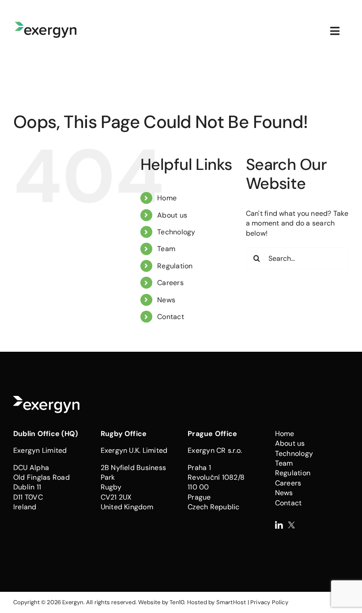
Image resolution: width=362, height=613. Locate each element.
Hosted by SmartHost (216, 602)
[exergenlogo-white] (46, 399)
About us (172, 215)
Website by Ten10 (161, 602)
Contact (170, 316)
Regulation (174, 266)
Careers (170, 282)
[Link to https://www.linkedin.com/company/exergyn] (279, 525)
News (166, 300)
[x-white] (291, 525)
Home (167, 198)
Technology (176, 232)
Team (166, 248)
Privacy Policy (269, 602)
